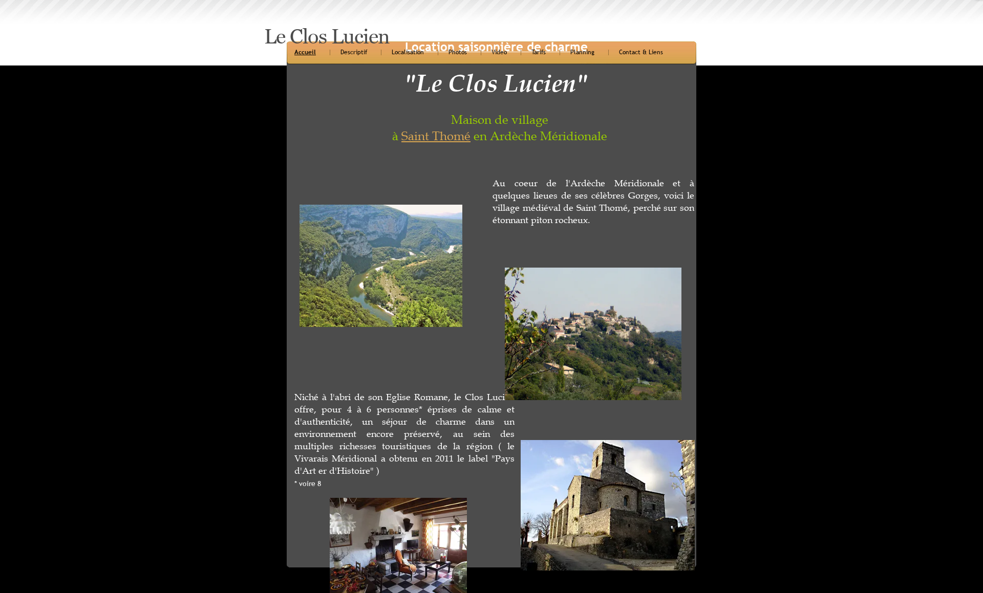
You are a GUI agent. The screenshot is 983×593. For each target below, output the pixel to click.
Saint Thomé (436, 136)
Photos (457, 52)
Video (499, 52)
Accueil (305, 52)
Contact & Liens (641, 52)
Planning (582, 52)
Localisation (408, 52)
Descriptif (353, 52)
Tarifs (538, 52)
